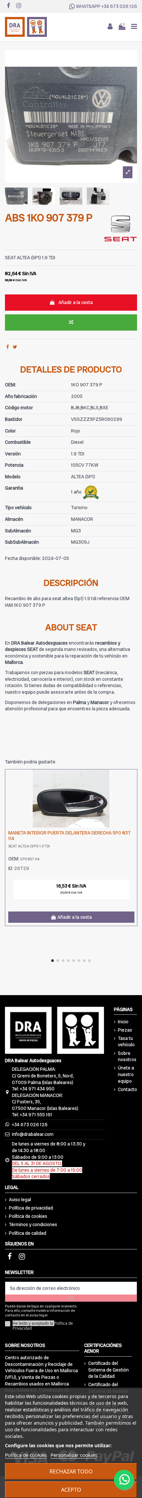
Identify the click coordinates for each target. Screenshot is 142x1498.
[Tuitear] (15, 347)
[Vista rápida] (132, 791)
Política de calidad (27, 1233)
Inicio (123, 1022)
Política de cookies (28, 1216)
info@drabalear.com (32, 1134)
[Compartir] (7, 347)
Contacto (127, 1089)
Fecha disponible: (23, 558)
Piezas (125, 1030)
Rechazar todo (71, 1471)
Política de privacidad (31, 1208)
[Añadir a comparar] (71, 322)
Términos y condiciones (33, 1224)
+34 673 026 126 (119, 6)
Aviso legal (20, 1200)
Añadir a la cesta (75, 302)
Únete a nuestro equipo (126, 1074)
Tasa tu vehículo (126, 1041)
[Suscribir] (71, 1298)
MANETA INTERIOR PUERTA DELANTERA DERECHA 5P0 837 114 (69, 835)
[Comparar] (132, 779)
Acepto (71, 1489)
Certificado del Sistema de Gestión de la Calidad (108, 1369)
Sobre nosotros (127, 1056)
